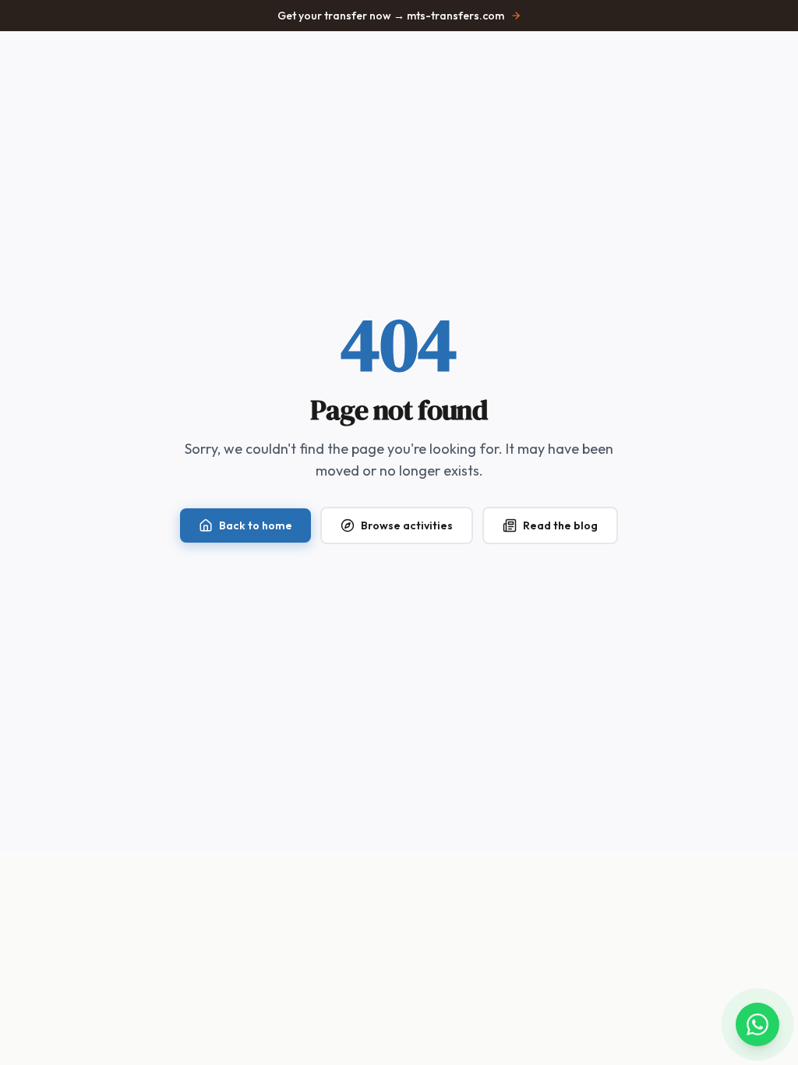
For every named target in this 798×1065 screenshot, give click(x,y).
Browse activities (407, 525)
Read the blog (560, 525)
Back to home (255, 525)
